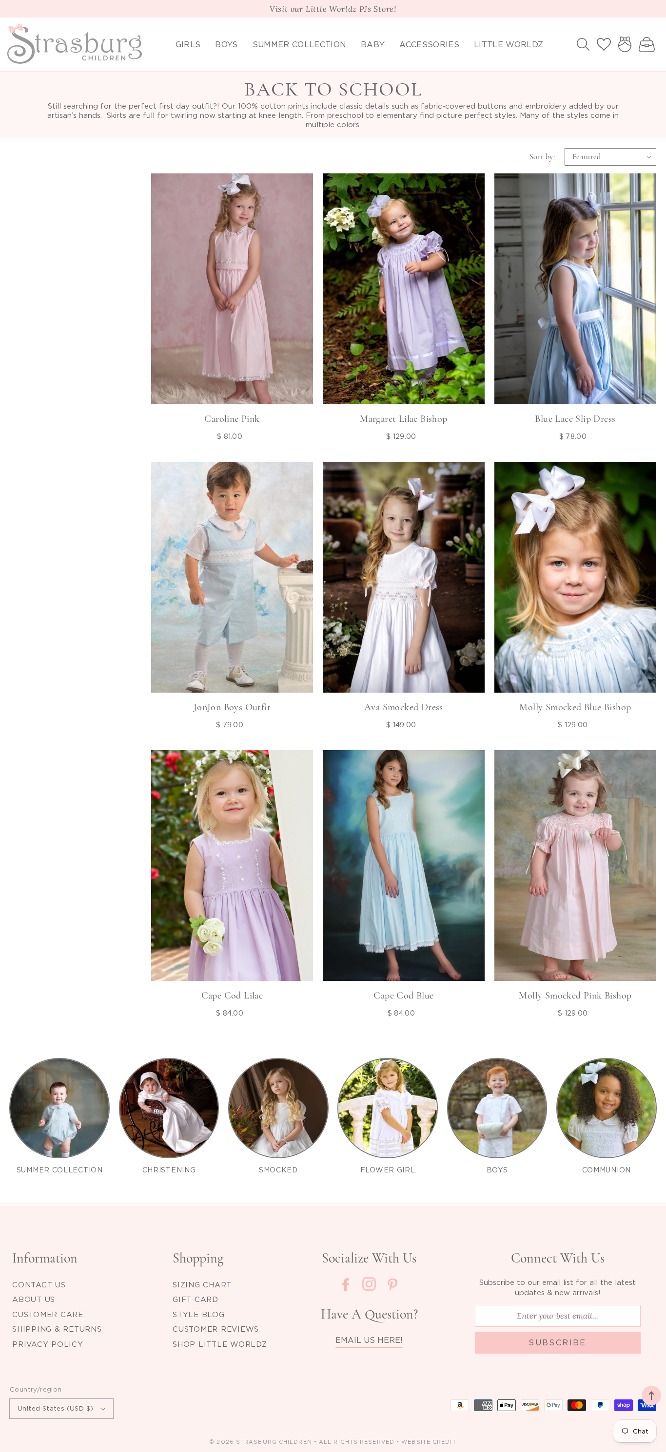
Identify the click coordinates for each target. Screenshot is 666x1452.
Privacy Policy (47, 1344)
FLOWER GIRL (387, 1169)
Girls (188, 44)
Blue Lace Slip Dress (575, 419)
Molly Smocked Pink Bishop (575, 995)
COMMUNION (606, 1169)
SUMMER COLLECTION (60, 1169)
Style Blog (199, 1314)
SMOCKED (278, 1169)
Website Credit (428, 1442)
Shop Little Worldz (220, 1344)
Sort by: (542, 157)
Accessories (429, 44)
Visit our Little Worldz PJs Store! (333, 9)
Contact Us (39, 1284)
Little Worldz (508, 44)
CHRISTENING (169, 1169)
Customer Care (47, 1314)
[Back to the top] (651, 1395)
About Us (33, 1299)
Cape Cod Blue (403, 995)
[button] (583, 44)
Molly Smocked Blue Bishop (575, 707)
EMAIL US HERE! (369, 1340)
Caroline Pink (231, 419)
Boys (226, 44)
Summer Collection (299, 44)
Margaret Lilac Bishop (403, 419)
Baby (373, 44)
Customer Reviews (216, 1329)
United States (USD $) (55, 1408)
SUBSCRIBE (558, 1342)
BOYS (497, 1169)
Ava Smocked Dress (403, 707)
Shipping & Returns (57, 1329)
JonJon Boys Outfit (232, 707)
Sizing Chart (202, 1284)
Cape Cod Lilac (232, 995)
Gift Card (195, 1299)
